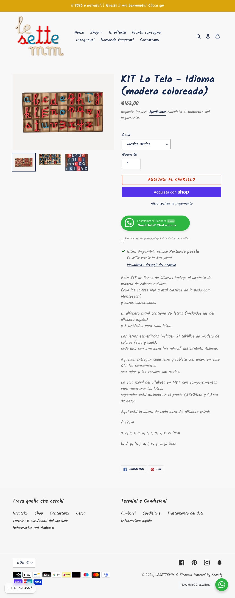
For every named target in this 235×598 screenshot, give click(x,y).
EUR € (22, 562)
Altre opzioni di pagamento (172, 203)
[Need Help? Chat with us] (221, 584)
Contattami (59, 513)
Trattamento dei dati (185, 513)
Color (126, 135)
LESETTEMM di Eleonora (173, 575)
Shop (38, 513)
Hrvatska (20, 513)
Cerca (80, 513)
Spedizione (157, 112)
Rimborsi (128, 513)
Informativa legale (136, 521)
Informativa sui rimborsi (33, 528)
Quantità (129, 155)
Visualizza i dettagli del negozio (151, 265)
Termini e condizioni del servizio (40, 521)
